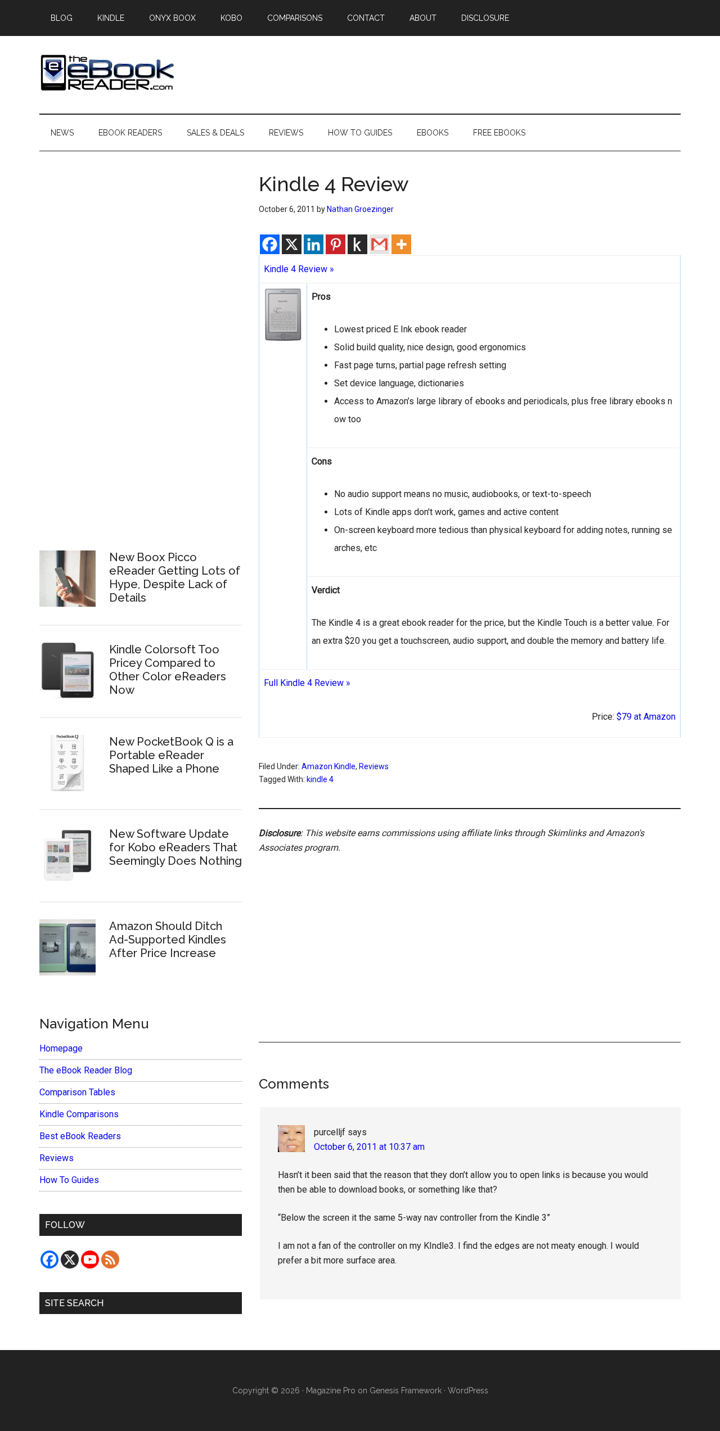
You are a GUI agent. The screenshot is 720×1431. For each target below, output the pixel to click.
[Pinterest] (335, 244)
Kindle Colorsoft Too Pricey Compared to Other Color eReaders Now (167, 670)
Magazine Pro (331, 1390)
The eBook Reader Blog (85, 1070)
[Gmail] (379, 244)
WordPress (468, 1390)
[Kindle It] (357, 244)
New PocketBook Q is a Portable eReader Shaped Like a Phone (171, 755)
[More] (401, 244)
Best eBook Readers (80, 1136)
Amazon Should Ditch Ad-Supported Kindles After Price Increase (167, 939)
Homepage (61, 1048)
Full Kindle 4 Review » (307, 683)
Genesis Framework (406, 1390)
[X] (292, 244)
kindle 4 (320, 779)
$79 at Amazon (646, 716)
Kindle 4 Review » (299, 269)
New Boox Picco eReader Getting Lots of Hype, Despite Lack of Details (174, 577)
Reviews (374, 766)
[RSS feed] (110, 1260)
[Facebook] (270, 244)
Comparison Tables (77, 1092)
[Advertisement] (470, 935)
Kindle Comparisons (79, 1114)
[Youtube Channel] (90, 1260)
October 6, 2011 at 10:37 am (369, 1146)
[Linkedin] (313, 244)
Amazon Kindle (329, 766)
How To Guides (69, 1180)
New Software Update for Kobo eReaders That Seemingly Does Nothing (175, 847)
